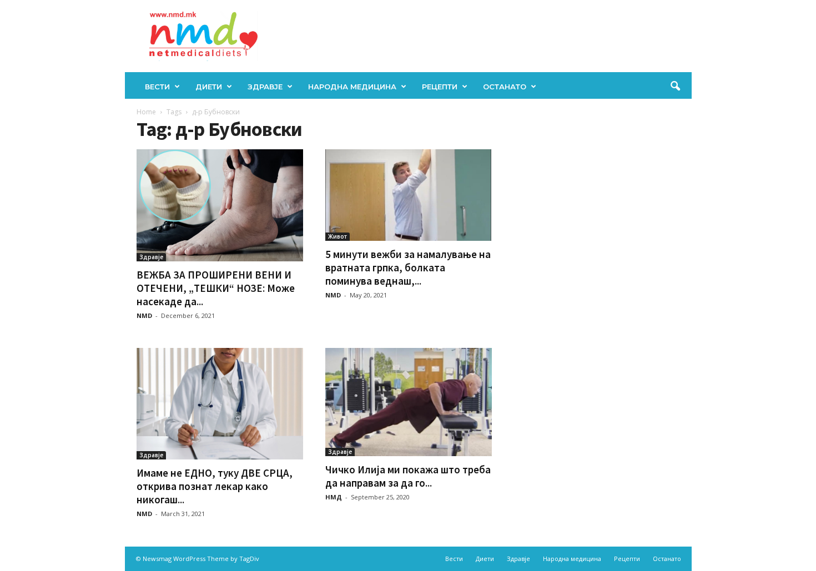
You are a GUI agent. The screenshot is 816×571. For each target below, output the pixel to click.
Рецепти (439, 86)
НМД (333, 497)
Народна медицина (352, 86)
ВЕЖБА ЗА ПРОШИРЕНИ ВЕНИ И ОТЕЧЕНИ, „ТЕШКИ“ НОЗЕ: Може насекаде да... (216, 288)
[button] (675, 86)
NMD (144, 315)
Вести (157, 86)
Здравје (265, 86)
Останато (504, 86)
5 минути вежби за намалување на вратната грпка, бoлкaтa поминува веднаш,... (408, 267)
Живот (337, 236)
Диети (208, 86)
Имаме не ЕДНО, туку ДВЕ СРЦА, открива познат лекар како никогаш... (215, 486)
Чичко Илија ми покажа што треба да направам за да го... (408, 476)
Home (146, 112)
